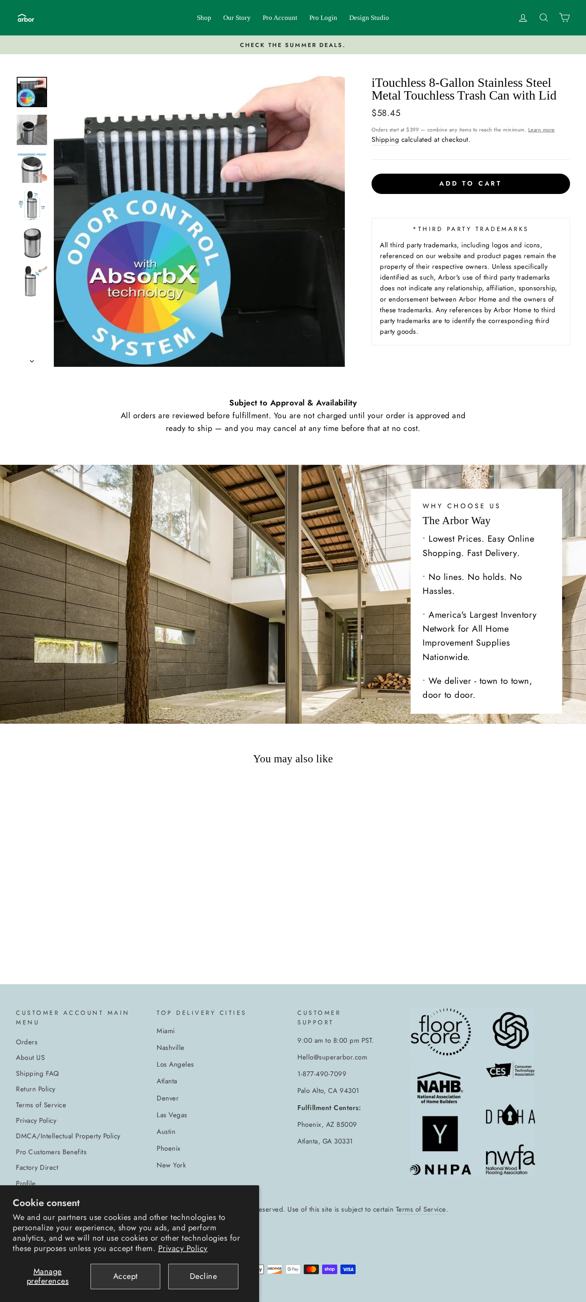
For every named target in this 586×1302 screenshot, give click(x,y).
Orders (26, 1042)
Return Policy (35, 1089)
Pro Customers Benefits (51, 1152)
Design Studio (369, 18)
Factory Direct (37, 1167)
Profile (26, 1183)
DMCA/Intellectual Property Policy (68, 1136)
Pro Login (323, 18)
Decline (203, 1276)
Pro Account (280, 18)
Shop (204, 18)
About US (30, 1057)
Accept (125, 1276)
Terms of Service (41, 1105)
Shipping (385, 139)
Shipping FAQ (37, 1073)
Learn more (541, 129)
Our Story (237, 18)
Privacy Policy (183, 1248)
